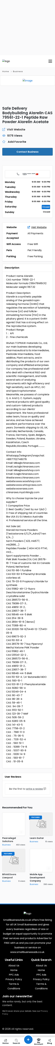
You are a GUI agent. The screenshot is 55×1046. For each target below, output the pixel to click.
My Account (38, 1043)
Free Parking (35, 256)
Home (5, 71)
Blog (49, 1043)
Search (16, 1043)
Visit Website (39, 227)
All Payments (35, 233)
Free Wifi (33, 244)
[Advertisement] (27, 27)
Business (18, 71)
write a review (34, 789)
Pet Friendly (35, 250)
